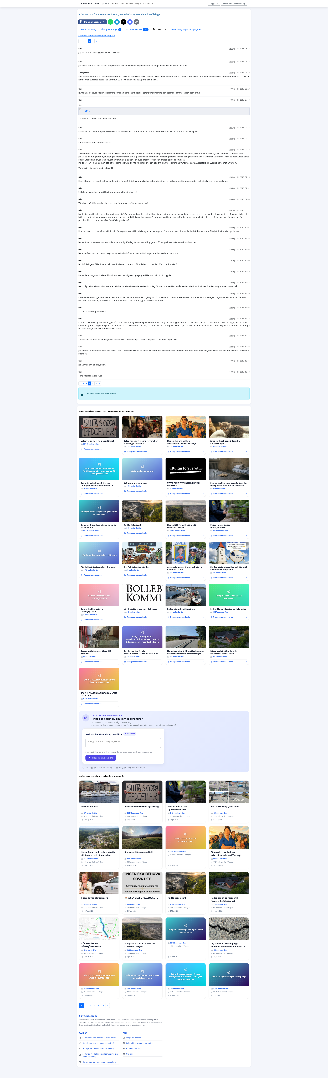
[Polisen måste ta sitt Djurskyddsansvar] (229, 519)
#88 (231, 227)
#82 (231, 138)
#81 (231, 127)
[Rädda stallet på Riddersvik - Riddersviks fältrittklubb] (229, 645)
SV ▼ (107, 3)
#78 (231, 72)
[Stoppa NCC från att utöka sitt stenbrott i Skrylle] (186, 519)
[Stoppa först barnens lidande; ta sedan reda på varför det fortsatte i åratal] (229, 477)
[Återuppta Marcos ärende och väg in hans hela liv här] (186, 561)
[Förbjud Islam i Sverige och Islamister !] (229, 602)
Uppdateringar (111, 29)
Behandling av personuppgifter (186, 29)
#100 (230, 372)
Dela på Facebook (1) (94, 21)
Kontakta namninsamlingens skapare (96, 35)
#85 (231, 188)
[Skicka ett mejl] (130, 22)
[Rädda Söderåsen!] (142, 518)
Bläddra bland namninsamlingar (126, 3)
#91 (231, 260)
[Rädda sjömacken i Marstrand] (186, 602)
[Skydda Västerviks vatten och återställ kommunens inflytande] (229, 561)
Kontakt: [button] (147, 3)
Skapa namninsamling (102, 757)
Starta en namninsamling (234, 4)
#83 (231, 149)
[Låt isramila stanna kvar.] (142, 476)
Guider (83, 1032)
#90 (231, 249)
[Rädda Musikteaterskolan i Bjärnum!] (99, 560)
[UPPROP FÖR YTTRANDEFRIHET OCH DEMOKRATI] (186, 477)
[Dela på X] (123, 22)
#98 (231, 346)
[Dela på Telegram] (117, 22)
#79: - (87, 111)
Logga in (214, 4)
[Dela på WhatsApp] (110, 22)
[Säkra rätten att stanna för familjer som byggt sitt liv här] (142, 435)
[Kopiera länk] (136, 22)
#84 (231, 177)
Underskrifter (138, 29)
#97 (231, 335)
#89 (231, 238)
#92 (231, 271)
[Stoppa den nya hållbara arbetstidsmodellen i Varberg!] (186, 435)
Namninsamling (88, 29)
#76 (231, 48)
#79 (231, 89)
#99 (231, 361)
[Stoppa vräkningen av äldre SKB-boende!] (99, 645)
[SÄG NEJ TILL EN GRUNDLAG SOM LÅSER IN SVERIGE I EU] (99, 687)
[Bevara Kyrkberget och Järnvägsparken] (99, 603)
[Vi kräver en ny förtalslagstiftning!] (99, 434)
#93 (231, 282)
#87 (231, 210)
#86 (231, 199)
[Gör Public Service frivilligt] (142, 560)
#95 (231, 307)
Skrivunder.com (90, 3)
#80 (231, 100)
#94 (231, 293)
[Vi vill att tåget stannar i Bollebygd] (142, 602)
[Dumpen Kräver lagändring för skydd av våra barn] (99, 519)
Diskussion (161, 29)
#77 (231, 61)
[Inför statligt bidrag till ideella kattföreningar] (229, 435)
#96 (231, 318)
